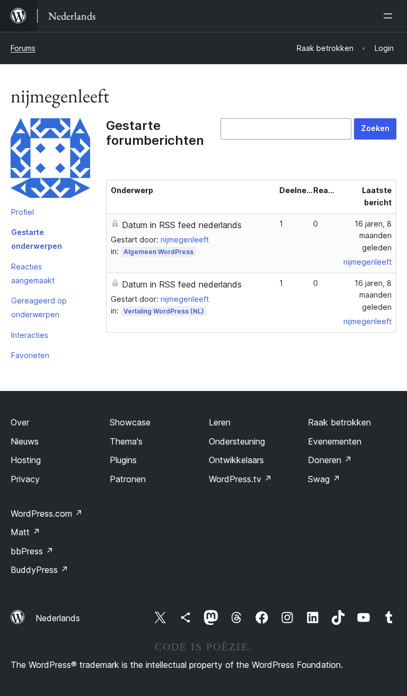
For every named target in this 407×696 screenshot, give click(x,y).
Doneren (330, 460)
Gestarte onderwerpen (36, 239)
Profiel (22, 211)
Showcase (130, 422)
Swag (324, 479)
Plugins (123, 460)
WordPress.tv (240, 479)
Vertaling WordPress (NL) (163, 311)
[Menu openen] (390, 16)
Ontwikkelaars (236, 460)
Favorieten (30, 355)
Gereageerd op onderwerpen (39, 307)
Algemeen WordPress (158, 252)
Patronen (128, 479)
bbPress (32, 551)
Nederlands (58, 618)
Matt (25, 532)
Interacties (29, 335)
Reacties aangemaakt (33, 273)
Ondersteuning (237, 441)
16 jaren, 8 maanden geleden (373, 236)
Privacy (25, 479)
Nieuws (25, 441)
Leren (220, 422)
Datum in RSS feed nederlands (182, 225)
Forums (23, 48)
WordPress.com (47, 513)
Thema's (126, 441)
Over (20, 422)
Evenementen (334, 441)
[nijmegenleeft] (50, 160)
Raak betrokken (339, 422)
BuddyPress (39, 569)
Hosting (26, 460)
